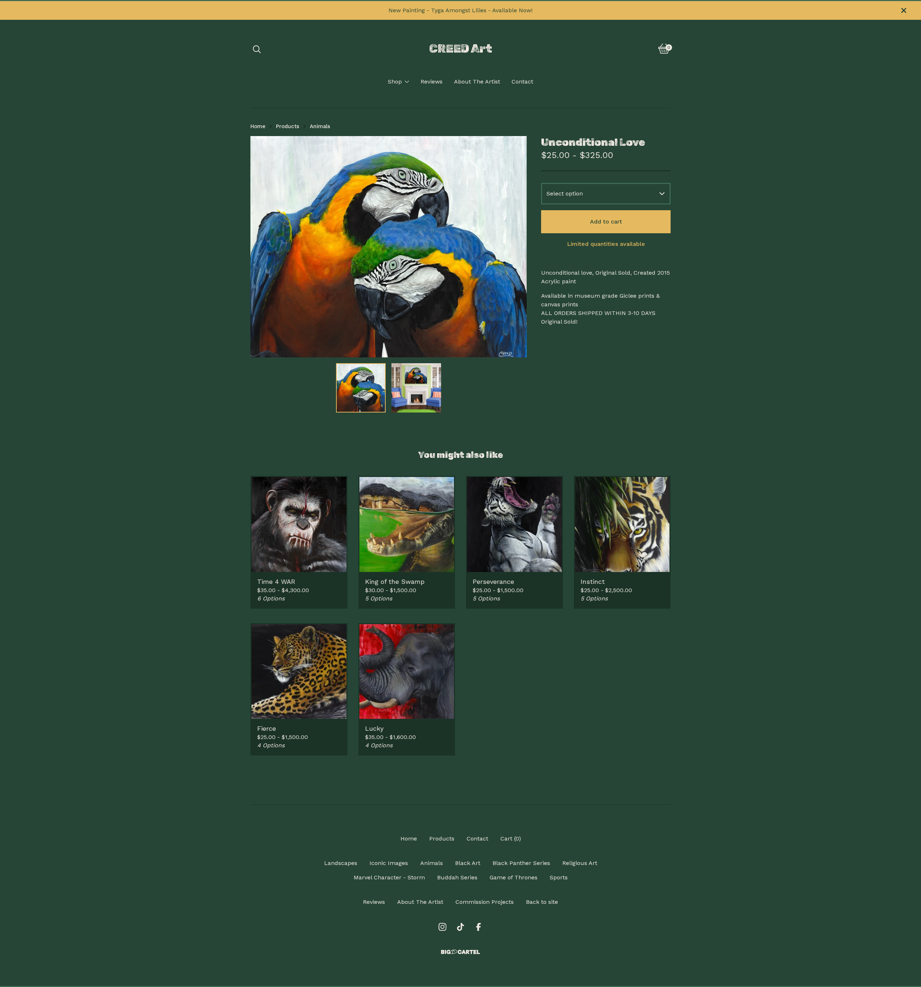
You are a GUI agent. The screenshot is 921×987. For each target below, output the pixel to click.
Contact (522, 81)
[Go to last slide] (260, 246)
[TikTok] (460, 926)
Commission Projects (484, 901)
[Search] (256, 48)
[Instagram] (442, 926)
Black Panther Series (521, 863)
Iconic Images (388, 863)
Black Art (467, 863)
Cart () (510, 838)
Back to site (542, 901)
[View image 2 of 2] (416, 388)
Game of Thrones (513, 877)
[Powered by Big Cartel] (460, 952)
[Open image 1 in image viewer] (388, 246)
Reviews (432, 81)
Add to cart (606, 221)
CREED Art (460, 48)
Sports (559, 877)
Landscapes (340, 863)
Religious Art (579, 863)
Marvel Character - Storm (389, 877)
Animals (320, 126)
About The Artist (477, 81)
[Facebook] (478, 926)
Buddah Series (457, 877)
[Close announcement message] (903, 10)
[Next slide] (516, 246)
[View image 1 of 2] (361, 388)
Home (258, 126)
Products (287, 126)
